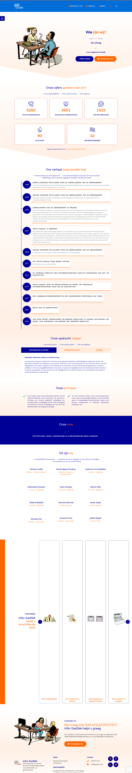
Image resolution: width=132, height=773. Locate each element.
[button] (2, 18)
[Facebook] (110, 758)
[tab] (38, 350)
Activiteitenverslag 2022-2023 (75, 149)
